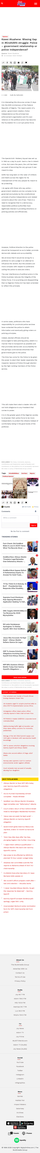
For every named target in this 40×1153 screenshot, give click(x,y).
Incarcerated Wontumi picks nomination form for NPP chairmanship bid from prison (19, 909)
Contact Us (20, 973)
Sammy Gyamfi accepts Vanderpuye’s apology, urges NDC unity (18, 900)
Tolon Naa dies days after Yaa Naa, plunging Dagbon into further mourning (19, 838)
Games (20, 1096)
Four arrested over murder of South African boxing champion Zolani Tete (18, 698)
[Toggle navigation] (36, 4)
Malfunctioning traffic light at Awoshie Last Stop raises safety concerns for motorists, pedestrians (18, 729)
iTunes (29, 1133)
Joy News (20, 1028)
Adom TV (20, 1032)
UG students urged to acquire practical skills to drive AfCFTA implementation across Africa (19, 706)
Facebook (20, 1066)
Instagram (20, 1075)
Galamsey (20, 1108)
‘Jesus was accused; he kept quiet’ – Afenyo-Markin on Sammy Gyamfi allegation (18, 819)
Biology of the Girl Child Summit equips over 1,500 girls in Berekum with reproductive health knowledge (19, 739)
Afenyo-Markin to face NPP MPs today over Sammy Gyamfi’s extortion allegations (19, 786)
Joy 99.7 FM (20, 994)
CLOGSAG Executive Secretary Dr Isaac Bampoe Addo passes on (19, 874)
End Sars (24, 473)
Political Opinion (8, 476)
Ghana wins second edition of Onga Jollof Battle (18, 755)
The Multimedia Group (20, 965)
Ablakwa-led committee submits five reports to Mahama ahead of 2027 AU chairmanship (18, 866)
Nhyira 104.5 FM (20, 1015)
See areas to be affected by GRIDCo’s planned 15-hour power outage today (18, 856)
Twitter (20, 1070)
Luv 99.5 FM (20, 1011)
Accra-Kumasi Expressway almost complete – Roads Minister (17, 795)
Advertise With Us (20, 969)
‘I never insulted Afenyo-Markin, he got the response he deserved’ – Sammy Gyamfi (19, 891)
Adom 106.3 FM (20, 999)
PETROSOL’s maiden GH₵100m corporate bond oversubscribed (19, 721)
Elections (20, 1117)
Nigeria (32, 473)
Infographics (20, 1083)
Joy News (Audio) (20, 1049)
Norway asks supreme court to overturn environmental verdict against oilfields (17, 763)
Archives (20, 1113)
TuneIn (16, 1133)
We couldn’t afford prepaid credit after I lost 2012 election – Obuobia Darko (19, 882)
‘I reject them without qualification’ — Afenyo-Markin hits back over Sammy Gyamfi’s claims (19, 848)
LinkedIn (20, 1079)
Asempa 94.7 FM (20, 1007)
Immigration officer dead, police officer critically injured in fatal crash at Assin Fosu (18, 713)
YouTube (20, 1062)
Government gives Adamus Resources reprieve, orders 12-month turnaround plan (19, 830)
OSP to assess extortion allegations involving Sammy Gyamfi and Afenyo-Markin (18, 748)
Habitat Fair (20, 1100)
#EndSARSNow (14, 473)
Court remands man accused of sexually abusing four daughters (17, 770)
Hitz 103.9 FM (20, 1003)
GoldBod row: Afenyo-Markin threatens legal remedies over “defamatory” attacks (20, 802)
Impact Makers (20, 1104)
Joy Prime (20, 1037)
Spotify (22, 1140)
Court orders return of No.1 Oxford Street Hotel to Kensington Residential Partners (20, 810)
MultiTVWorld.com (20, 1041)
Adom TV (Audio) (20, 1045)
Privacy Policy (20, 981)
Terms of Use (20, 977)
